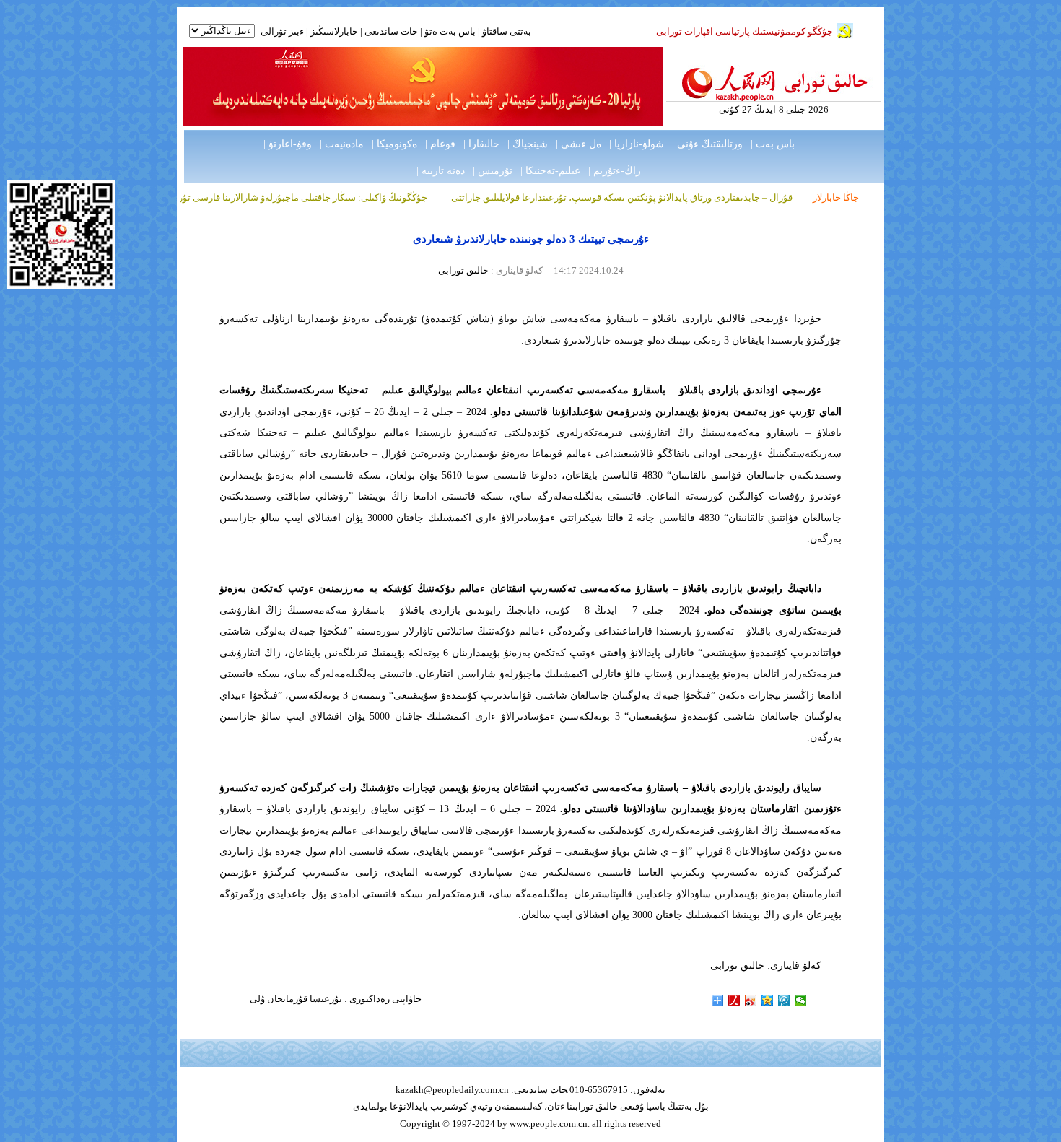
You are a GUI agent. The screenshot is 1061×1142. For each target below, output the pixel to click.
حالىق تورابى (463, 270)
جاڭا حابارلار (836, 197)
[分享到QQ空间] (767, 1000)
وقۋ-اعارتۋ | (287, 144)
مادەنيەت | (342, 144)
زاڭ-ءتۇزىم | (614, 170)
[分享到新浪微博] (751, 1000)
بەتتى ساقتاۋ (505, 31)
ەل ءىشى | (578, 144)
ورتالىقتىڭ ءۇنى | (707, 144)
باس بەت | (773, 144)
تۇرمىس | (492, 170)
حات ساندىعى (391, 31)
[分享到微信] (801, 1000)
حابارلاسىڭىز (334, 31)
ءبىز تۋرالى (282, 31)
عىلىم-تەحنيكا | (550, 170)
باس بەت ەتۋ (450, 31)
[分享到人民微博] (734, 1000)
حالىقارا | (481, 144)
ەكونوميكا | (394, 144)
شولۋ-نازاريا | (636, 144)
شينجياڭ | (527, 144)
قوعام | (440, 144)
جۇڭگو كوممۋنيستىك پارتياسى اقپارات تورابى (744, 31)
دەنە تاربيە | (440, 170)
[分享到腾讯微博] (784, 1000)
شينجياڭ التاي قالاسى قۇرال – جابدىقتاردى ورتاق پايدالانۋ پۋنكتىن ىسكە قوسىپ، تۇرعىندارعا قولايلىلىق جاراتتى (677, 197)
